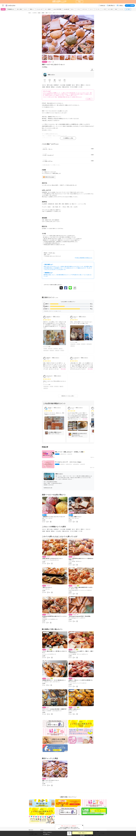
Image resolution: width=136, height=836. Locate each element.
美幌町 (43, 12)
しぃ (72, 407)
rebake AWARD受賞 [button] (57, 9)
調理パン (83, 85)
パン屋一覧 (34, 12)
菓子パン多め (50, 85)
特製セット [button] (32, 9)
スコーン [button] (91, 9)
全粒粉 (43, 87)
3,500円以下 (56, 85)
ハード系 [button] (104, 9)
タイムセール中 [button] (39, 9)
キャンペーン (63, 454)
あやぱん (49, 316)
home (29, 12)
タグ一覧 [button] (127, 9)
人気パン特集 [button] (19, 9)
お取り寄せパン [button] (111, 5)
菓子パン (78, 85)
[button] (10, 9)
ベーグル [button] (78, 9)
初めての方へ (31, 829)
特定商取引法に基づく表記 (48, 487)
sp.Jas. (49, 407)
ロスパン (44, 85)
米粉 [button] (116, 9)
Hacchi (48, 357)
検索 (4, 9)
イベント (57, 454)
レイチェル (75, 357)
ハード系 (80, 87)
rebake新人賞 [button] (66, 9)
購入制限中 (68, 85)
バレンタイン (76, 464)
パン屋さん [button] (121, 5)
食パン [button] (72, 9)
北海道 (39, 12)
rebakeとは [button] (102, 5)
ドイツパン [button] (121, 9)
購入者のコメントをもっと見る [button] (68, 395)
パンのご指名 (62, 85)
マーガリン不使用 (73, 87)
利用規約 (41, 829)
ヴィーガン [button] (97, 9)
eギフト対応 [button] (110, 9)
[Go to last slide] (45, 34)
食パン (73, 85)
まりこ (74, 316)
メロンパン (88, 85)
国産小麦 (48, 87)
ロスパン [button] (25, 9)
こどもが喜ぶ (58, 87)
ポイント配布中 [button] (48, 9)
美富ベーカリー (49, 12)
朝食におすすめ (65, 87)
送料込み (53, 87)
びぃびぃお (49, 375)
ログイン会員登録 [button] (130, 5)
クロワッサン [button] (84, 9)
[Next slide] (91, 34)
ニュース (70, 454)
